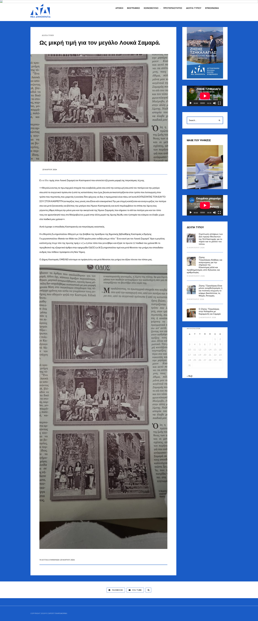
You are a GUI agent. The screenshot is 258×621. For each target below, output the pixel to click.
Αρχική (119, 8)
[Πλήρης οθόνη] (219, 103)
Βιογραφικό (133, 8)
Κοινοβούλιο (151, 8)
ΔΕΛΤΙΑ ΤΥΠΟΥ (48, 35)
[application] (205, 96)
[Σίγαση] (214, 103)
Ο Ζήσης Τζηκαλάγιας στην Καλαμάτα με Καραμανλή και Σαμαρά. (210, 311)
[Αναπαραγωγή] (190, 103)
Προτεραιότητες (172, 8)
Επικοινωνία (212, 8)
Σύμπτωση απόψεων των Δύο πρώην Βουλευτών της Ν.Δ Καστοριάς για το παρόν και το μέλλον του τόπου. (211, 239)
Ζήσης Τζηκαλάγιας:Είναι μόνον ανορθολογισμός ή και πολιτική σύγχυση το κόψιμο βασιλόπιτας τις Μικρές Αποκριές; (210, 290)
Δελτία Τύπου (193, 8)
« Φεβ (189, 376)
